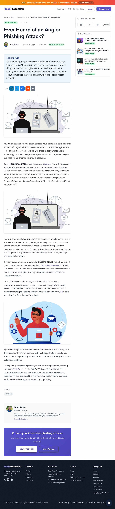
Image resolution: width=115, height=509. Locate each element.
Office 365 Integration (56, 482)
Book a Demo (104, 9)
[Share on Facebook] (22, 88)
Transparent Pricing (103, 502)
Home (6, 17)
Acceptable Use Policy (101, 493)
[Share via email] (33, 88)
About (95, 471)
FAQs (72, 474)
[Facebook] (12, 479)
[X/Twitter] (5, 479)
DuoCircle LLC (9, 475)
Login (90, 9)
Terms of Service (77, 502)
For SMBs (29, 480)
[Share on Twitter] (17, 88)
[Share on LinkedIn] (11, 88)
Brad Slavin (14, 44)
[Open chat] (109, 503)
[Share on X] (89, 25)
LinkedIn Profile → (21, 419)
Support (96, 477)
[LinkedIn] (8, 479)
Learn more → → (86, 3)
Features (60, 9)
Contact (95, 474)
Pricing (76, 9)
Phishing (8, 394)
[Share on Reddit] (27, 88)
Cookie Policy (97, 490)
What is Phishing (76, 480)
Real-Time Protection (56, 471)
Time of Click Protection (57, 479)
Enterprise (30, 477)
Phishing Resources (77, 477)
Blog (82, 9)
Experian (47, 164)
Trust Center (97, 487)
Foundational (22, 17)
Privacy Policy (64, 502)
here (62, 291)
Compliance (97, 483)
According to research (51, 265)
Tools (70, 9)
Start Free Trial (27, 449)
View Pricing (49, 449)
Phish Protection (20, 369)
